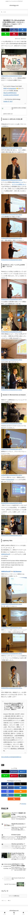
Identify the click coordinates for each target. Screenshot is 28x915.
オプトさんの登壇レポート (19, 184)
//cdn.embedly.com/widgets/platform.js (11, 757)
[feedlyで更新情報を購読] (20, 795)
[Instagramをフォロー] (7, 791)
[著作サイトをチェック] (7, 783)
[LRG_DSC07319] (14, 642)
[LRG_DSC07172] (14, 137)
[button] (22, 34)
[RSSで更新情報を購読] (14, 798)
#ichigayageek (12, 88)
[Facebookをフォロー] (7, 787)
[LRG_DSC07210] (14, 288)
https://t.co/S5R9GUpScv (10, 92)
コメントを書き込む (14, 895)
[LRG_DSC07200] (14, 227)
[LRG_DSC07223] (14, 317)
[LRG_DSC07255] (14, 464)
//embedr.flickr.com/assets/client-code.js (11, 76)
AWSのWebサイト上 (17, 182)
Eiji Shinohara (17, 571)
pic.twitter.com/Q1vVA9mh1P (11, 95)
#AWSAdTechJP (5, 554)
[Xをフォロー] (20, 783)
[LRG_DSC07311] (14, 617)
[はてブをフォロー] (20, 787)
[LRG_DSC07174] (14, 166)
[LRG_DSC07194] (14, 250)
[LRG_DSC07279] (14, 492)
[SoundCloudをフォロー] (20, 791)
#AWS (5, 88)
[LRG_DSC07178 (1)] (14, 203)
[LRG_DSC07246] (14, 438)
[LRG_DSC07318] (14, 674)
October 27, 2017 (8, 101)
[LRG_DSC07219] (14, 349)
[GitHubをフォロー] (7, 795)
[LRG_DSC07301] (14, 590)
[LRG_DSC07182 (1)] (14, 412)
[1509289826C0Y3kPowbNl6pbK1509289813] (14, 375)
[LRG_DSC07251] (14, 524)
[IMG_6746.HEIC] (14, 61)
